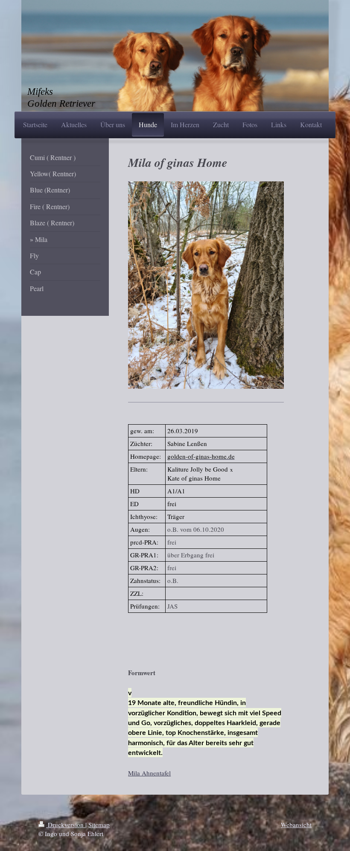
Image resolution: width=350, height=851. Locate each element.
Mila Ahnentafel (149, 773)
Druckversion (65, 824)
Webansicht (296, 824)
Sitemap (99, 824)
